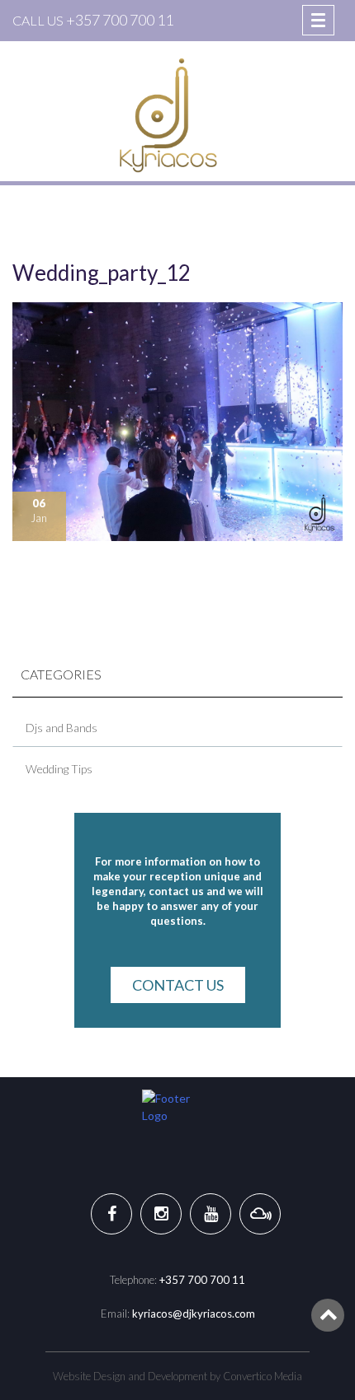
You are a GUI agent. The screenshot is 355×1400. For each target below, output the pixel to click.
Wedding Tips (59, 769)
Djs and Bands (61, 728)
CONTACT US (178, 985)
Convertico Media (262, 1376)
